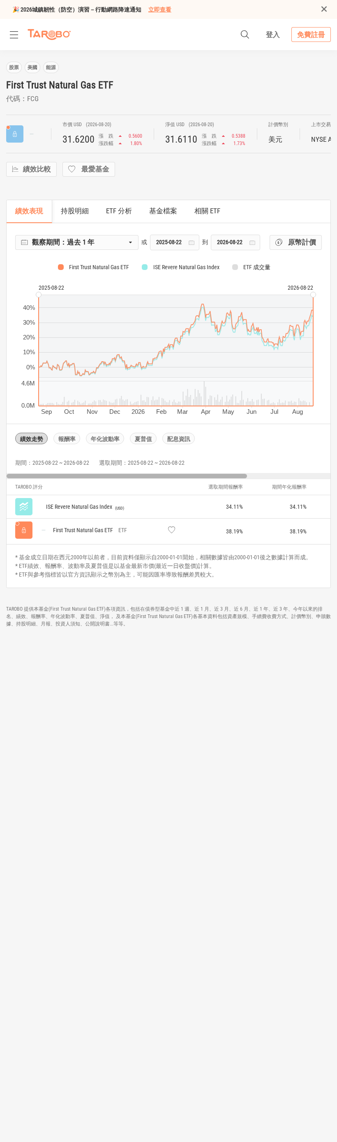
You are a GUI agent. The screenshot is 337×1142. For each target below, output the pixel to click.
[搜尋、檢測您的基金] (244, 34)
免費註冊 (311, 34)
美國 (32, 67)
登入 (273, 34)
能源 (51, 67)
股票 (14, 67)
